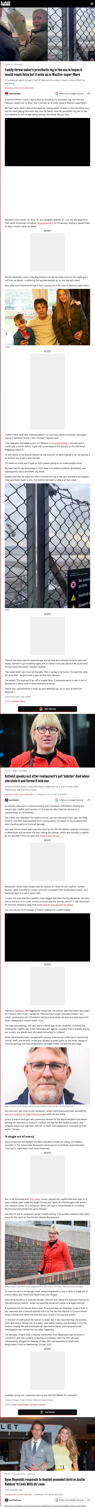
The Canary (34, 1199)
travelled (47, 285)
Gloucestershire (45, 223)
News (14, 770)
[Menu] (92, 4)
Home (7, 64)
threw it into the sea (50, 835)
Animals (41, 1404)
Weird (22, 701)
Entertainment (18, 1474)
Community (17, 64)
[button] (88, 93)
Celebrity (31, 1474)
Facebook (19, 1010)
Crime (14, 1404)
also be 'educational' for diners (58, 904)
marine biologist (61, 443)
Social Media (22, 1404)
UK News (15, 701)
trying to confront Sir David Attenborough (25, 1114)
